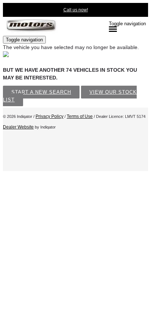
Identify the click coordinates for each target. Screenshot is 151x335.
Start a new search (41, 92)
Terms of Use (80, 116)
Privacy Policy (49, 116)
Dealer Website (18, 127)
